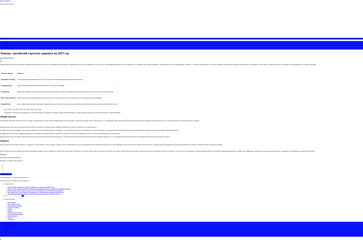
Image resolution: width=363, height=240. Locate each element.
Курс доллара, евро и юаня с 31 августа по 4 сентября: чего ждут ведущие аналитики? (35, 190)
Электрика (11, 219)
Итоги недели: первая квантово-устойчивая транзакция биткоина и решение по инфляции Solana (39, 189)
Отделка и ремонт (9, 45)
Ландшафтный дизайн (15, 206)
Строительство (8, 47)
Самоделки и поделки (15, 212)
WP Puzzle (8, 236)
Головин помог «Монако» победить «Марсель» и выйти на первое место (31, 187)
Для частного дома (10, 43)
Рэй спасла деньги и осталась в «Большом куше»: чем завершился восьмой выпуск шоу (36, 192)
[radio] (183, 164)
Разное (6, 48)
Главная (6, 42)
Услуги (10, 217)
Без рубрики (4, 58)
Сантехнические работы (15, 214)
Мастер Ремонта (5, 1)
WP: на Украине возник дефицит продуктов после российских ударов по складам (34, 194)
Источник (3, 154)
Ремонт (10, 211)
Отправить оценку (6, 174)
